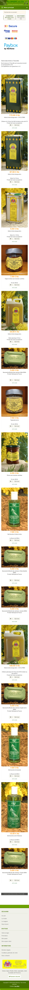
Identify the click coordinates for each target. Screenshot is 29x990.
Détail (17, 125)
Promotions (5, 935)
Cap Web (16, 986)
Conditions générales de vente (9, 952)
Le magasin (5, 921)
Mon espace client (6, 941)
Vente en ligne (5, 933)
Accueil (3, 915)
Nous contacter (6, 955)
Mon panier (4, 938)
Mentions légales (6, 950)
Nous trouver (5, 924)
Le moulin (4, 918)
